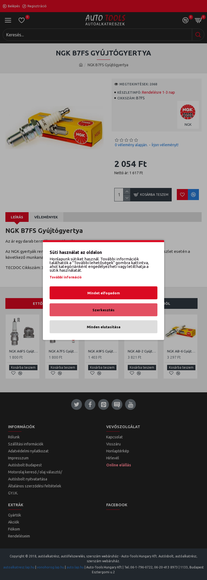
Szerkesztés (103, 310)
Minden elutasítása (103, 327)
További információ (66, 277)
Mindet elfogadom (103, 293)
